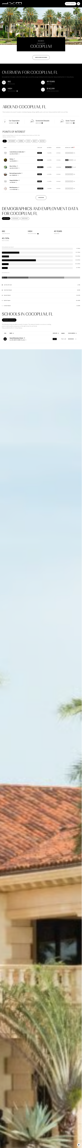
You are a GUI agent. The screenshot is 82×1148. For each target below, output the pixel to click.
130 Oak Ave (13, 182)
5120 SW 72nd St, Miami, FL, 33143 (17, 339)
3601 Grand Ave (14, 175)
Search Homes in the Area (41, 57)
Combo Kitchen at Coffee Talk (17, 152)
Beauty (35, 141)
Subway (11, 159)
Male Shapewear (14, 187)
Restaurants (13, 141)
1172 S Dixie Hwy (14, 189)
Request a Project (70, 3)
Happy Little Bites (14, 180)
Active (29, 141)
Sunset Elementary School (16, 338)
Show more (41, 197)
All (5, 141)
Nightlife (43, 141)
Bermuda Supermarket (15, 173)
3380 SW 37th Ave (14, 168)
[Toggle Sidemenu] (78, 3)
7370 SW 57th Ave (14, 153)
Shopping (22, 141)
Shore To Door (13, 166)
